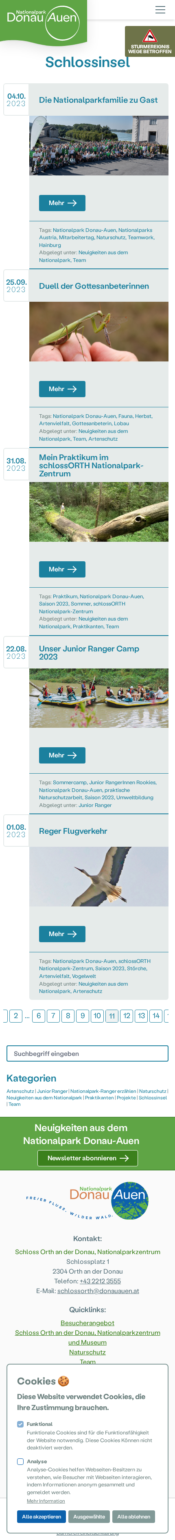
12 (126, 1015)
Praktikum (65, 596)
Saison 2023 (53, 603)
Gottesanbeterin (92, 423)
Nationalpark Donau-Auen (84, 230)
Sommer (81, 603)
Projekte (126, 1097)
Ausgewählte (89, 1516)
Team (79, 260)
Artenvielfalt (54, 423)
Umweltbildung (134, 797)
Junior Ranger (95, 805)
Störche (136, 968)
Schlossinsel (153, 1097)
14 (156, 1015)
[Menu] (160, 8)
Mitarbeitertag (76, 237)
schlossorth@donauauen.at (98, 1290)
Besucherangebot (87, 1322)
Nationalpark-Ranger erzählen (103, 1091)
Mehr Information (46, 1500)
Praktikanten (88, 626)
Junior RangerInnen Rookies (122, 782)
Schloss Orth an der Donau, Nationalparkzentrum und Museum (87, 1337)
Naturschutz (110, 237)
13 (141, 1015)
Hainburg (50, 245)
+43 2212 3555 (100, 1281)
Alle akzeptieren (41, 1516)
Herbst (143, 416)
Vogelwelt (84, 976)
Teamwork (140, 237)
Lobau (121, 423)
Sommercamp (70, 782)
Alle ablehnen (133, 1516)
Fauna (125, 416)
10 (97, 1015)
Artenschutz (103, 438)
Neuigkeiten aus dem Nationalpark (44, 1097)
